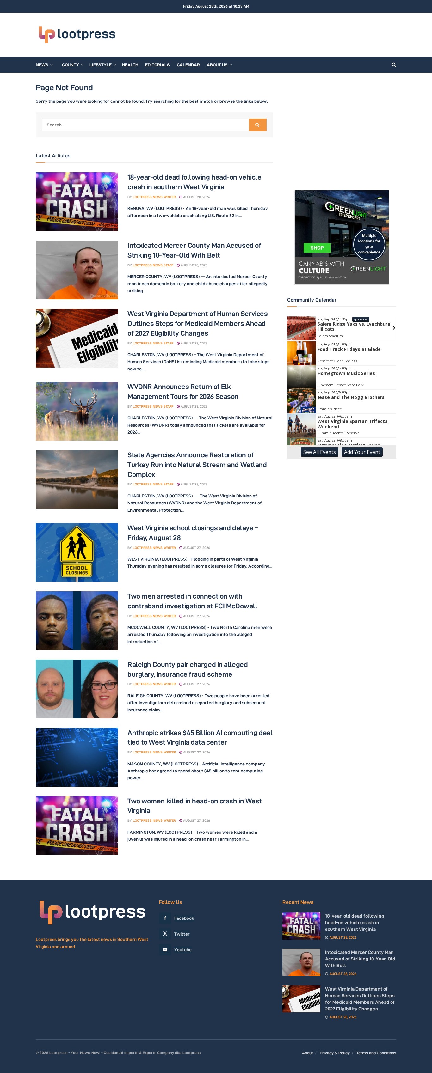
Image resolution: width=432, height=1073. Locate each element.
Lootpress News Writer (154, 197)
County (70, 64)
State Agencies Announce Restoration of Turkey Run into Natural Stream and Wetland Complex (197, 464)
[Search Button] (394, 65)
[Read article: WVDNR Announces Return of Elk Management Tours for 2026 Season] (77, 411)
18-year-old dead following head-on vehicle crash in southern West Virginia (354, 922)
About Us (217, 64)
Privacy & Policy (335, 1053)
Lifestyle (100, 64)
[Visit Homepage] (77, 35)
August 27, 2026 (196, 548)
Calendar (188, 64)
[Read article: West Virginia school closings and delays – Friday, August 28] (77, 552)
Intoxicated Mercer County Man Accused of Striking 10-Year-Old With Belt (360, 958)
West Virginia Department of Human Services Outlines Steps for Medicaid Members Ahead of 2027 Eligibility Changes (197, 323)
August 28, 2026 (196, 197)
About (307, 1053)
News (42, 64)
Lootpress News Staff (153, 265)
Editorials (157, 64)
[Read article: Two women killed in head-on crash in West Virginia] (77, 825)
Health (130, 64)
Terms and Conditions (376, 1053)
